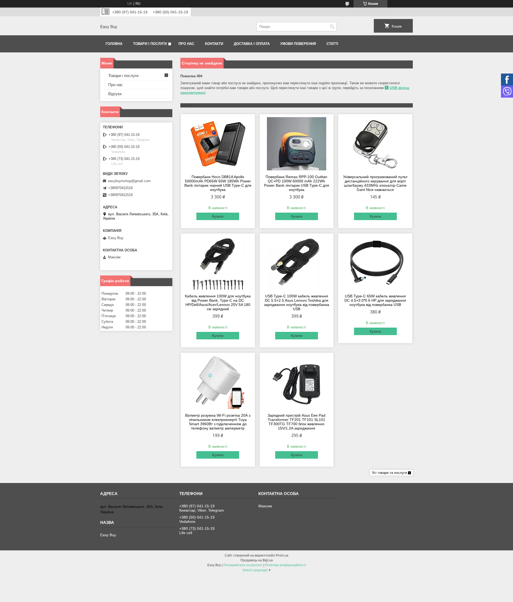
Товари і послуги (150, 44)
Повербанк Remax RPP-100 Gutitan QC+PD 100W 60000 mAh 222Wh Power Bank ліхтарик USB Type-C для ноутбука (296, 183)
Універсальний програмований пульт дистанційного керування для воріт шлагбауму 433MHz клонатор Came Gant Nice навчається (375, 183)
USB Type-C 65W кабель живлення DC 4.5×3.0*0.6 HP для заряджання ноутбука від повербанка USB (375, 300)
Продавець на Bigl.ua (256, 560)
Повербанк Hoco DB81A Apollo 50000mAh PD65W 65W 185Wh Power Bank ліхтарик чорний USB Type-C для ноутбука (217, 183)
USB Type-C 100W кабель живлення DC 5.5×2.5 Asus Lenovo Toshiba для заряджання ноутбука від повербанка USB (296, 302)
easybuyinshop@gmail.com (129, 181)
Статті (332, 44)
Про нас (186, 44)
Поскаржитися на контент (243, 565)
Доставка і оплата (252, 44)
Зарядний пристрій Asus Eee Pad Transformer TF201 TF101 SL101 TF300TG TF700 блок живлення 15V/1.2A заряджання (296, 421)
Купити (217, 216)
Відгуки (115, 93)
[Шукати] (332, 26)
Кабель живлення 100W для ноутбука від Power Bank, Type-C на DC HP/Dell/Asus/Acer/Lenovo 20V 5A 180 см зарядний (218, 302)
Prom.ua (282, 555)
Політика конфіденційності (285, 565)
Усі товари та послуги (389, 473)
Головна (114, 44)
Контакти (214, 44)
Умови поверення (298, 44)
